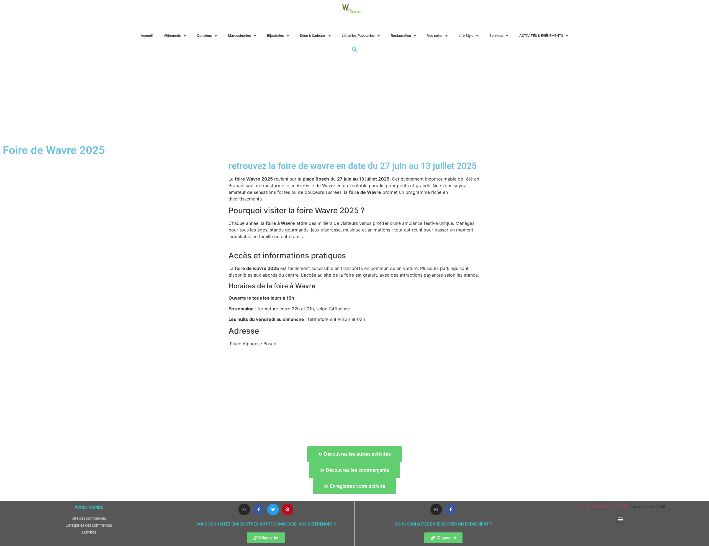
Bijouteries (275, 36)
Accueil (147, 36)
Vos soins (435, 36)
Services (496, 36)
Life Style (466, 36)
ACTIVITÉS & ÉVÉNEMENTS (541, 36)
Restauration (401, 36)
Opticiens (204, 36)
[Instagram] (244, 509)
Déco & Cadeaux (313, 36)
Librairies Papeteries (358, 36)
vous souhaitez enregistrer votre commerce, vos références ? (266, 524)
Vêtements (172, 36)
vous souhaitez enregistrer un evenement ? (443, 524)
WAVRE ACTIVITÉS (609, 506)
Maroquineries (239, 36)
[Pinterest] (287, 509)
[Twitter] (273, 509)
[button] (620, 519)
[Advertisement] (354, 95)
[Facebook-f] (258, 509)
